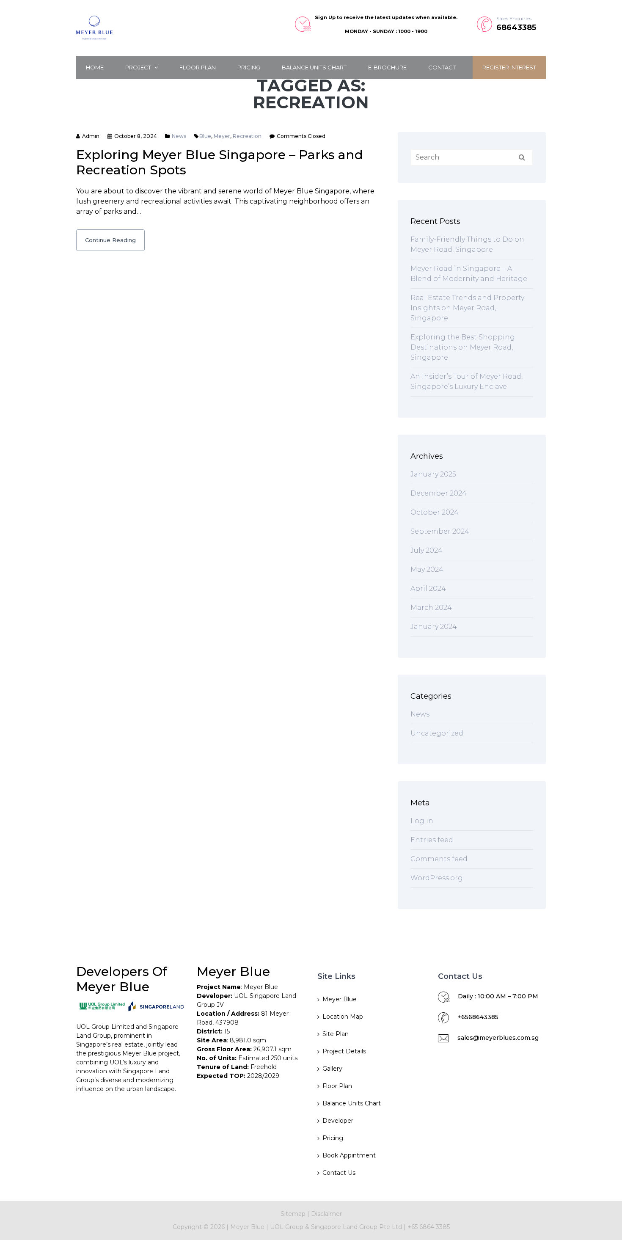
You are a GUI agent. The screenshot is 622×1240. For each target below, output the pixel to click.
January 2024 (433, 627)
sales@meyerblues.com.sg (498, 1038)
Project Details (344, 1051)
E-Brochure (387, 67)
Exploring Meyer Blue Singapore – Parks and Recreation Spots (219, 162)
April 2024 (428, 588)
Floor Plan (197, 67)
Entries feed (431, 840)
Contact (442, 67)
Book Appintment (349, 1155)
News (179, 136)
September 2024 (439, 531)
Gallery (332, 1068)
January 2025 (433, 474)
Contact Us (338, 1173)
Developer (337, 1120)
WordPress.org (436, 878)
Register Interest (509, 67)
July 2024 (426, 550)
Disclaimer (326, 1214)
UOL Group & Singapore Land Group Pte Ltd (336, 1227)
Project (138, 67)
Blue (205, 136)
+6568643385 (477, 1017)
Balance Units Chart (314, 67)
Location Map (342, 1016)
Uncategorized (436, 733)
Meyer (222, 136)
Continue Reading (110, 240)
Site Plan (335, 1034)
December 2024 (438, 493)
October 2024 (434, 512)
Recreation (247, 136)
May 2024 (426, 569)
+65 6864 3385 (428, 1227)
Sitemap (293, 1214)
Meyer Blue (339, 999)
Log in (421, 821)
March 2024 (431, 607)
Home (95, 67)
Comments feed (439, 859)
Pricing (248, 67)
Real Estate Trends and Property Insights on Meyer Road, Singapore (467, 308)
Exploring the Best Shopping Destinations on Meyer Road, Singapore (462, 347)
